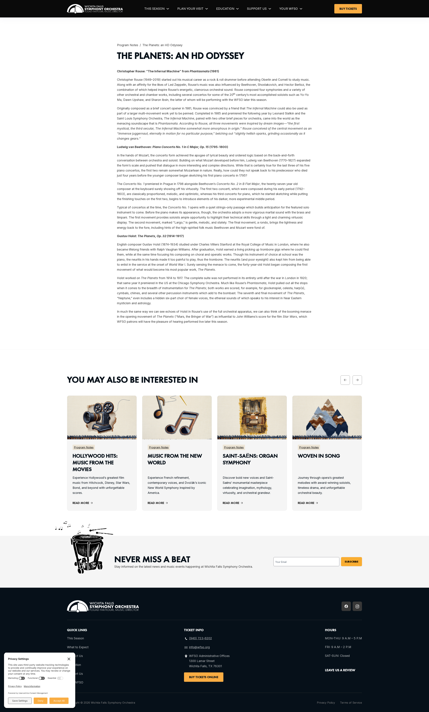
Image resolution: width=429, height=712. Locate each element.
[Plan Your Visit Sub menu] (206, 8)
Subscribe (351, 561)
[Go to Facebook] (346, 606)
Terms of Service (351, 702)
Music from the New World (175, 459)
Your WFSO (288, 8)
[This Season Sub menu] (167, 8)
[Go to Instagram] (357, 606)
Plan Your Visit (190, 8)
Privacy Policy (326, 702)
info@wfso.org (199, 647)
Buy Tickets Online (203, 677)
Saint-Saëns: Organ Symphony (250, 459)
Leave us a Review (340, 670)
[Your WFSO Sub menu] (300, 8)
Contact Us (75, 656)
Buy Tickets (348, 9)
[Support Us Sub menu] (269, 8)
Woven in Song (319, 455)
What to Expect (77, 647)
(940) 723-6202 (200, 638)
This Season (154, 8)
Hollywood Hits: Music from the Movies (95, 462)
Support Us (257, 8)
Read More (81, 503)
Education (225, 8)
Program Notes (127, 45)
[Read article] (102, 436)
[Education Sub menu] (237, 8)
